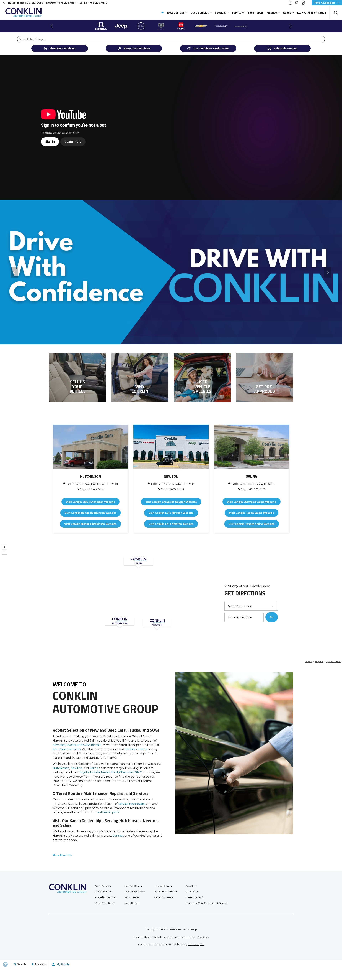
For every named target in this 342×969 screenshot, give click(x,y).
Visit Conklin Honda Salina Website (251, 513)
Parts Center (132, 897)
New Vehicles (176, 12)
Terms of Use (187, 936)
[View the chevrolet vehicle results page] (181, 26)
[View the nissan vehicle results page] (121, 26)
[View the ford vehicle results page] (241, 26)
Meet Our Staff (194, 897)
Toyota (84, 772)
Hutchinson (61, 768)
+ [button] (4, 547)
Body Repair (255, 12)
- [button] (4, 552)
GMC (138, 772)
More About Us (62, 855)
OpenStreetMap (333, 661)
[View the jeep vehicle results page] (101, 26)
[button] (336, 12)
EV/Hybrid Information (311, 12)
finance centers (136, 749)
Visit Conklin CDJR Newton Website (171, 513)
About (287, 12)
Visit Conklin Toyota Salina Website (251, 524)
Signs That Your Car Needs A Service (207, 903)
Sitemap (172, 936)
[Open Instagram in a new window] (303, 3)
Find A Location (324, 2)
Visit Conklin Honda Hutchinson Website (90, 513)
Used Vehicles (200, 12)
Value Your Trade (105, 903)
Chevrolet (126, 772)
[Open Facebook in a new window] (290, 3)
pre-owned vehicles (67, 749)
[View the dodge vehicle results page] (221, 26)
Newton (76, 768)
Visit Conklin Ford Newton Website (171, 524)
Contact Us (192, 891)
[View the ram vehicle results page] (141, 26)
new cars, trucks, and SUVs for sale (77, 745)
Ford (114, 772)
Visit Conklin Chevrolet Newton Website (171, 502)
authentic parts (108, 812)
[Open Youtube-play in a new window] (296, 3)
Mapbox (319, 661)
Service (236, 12)
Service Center (133, 885)
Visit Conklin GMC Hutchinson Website (90, 502)
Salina (94, 768)
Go (271, 617)
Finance (272, 12)
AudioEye (203, 936)
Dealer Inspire (196, 944)
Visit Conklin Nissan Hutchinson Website (90, 524)
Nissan (105, 772)
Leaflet (308, 661)
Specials (220, 12)
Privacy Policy (141, 936)
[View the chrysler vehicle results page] (201, 26)
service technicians (132, 803)
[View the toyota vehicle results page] (161, 26)
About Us (191, 885)
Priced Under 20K (105, 897)
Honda (95, 772)
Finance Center (163, 885)
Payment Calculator (165, 891)
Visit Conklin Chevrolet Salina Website (251, 502)
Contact (118, 835)
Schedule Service (135, 891)
